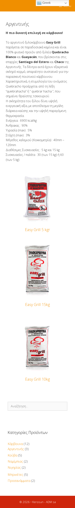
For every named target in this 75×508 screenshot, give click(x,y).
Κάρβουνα (15, 444)
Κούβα (12, 455)
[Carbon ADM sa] (3, 6)
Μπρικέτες (15, 474)
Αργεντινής (16, 449)
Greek (46, 2)
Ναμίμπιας (15, 461)
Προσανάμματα (19, 480)
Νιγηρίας (14, 467)
